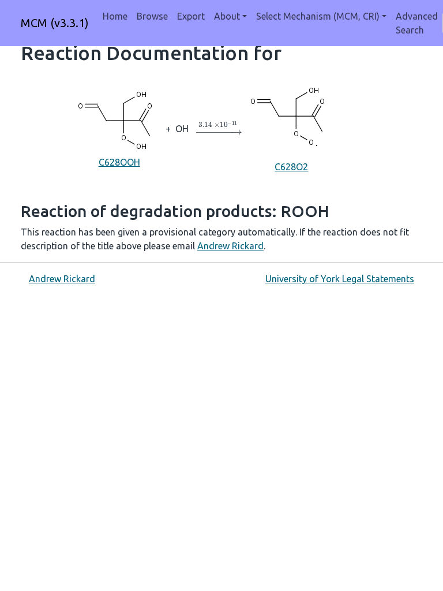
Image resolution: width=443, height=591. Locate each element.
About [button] (227, 16)
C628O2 (291, 167)
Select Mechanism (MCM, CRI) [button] (318, 16)
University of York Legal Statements (339, 279)
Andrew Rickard (230, 246)
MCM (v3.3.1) (55, 22)
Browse (152, 16)
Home (115, 16)
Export (191, 16)
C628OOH (119, 162)
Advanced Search (417, 23)
